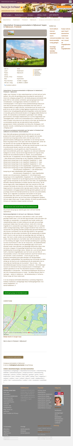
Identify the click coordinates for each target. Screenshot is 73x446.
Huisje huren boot (28, 372)
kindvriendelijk (54, 40)
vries (30, 380)
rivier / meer (65, 38)
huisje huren (6, 376)
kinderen (18, 376)
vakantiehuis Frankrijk (44, 398)
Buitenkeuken (59, 419)
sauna (51, 36)
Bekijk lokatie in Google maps (12, 337)
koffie (27, 376)
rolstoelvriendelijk (55, 38)
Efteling (5, 435)
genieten (31, 374)
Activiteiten (27, 2)
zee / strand (65, 40)
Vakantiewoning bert (15, 372)
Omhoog (56, 425)
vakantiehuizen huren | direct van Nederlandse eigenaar (18, 10)
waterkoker (43, 380)
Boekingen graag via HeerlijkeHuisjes (16, 293)
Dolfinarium (7, 433)
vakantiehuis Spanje (44, 400)
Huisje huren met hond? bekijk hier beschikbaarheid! (21, 207)
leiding (32, 376)
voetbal (25, 380)
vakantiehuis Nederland (45, 394)
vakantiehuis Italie (43, 404)
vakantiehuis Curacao (44, 408)
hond (41, 374)
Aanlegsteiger (59, 413)
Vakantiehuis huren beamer (28, 370)
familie (19, 374)
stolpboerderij (40, 378)
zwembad (53, 33)
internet (52, 31)
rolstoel (22, 378)
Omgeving (34, 2)
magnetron (42, 376)
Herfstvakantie (25, 429)
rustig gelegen (54, 42)
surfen (5, 380)
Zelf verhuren (47, 2)
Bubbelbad (58, 417)
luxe (36, 376)
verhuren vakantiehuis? (44, 426)
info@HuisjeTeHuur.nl (44, 432)
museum (5, 378)
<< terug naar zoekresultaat (13, 357)
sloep (32, 378)
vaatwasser (64, 36)
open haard (64, 31)
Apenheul (6, 431)
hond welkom (54, 29)
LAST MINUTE (54, 15)
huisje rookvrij (65, 29)
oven (17, 378)
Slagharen (6, 439)
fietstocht (25, 374)
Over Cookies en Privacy (10, 413)
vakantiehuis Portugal (44, 402)
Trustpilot (58, 390)
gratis (36, 374)
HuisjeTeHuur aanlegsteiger (11, 370)
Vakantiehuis (7, 20)
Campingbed (58, 421)
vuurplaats (36, 380)
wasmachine (65, 33)
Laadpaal (57, 423)
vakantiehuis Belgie (43, 396)
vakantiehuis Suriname (45, 406)
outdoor (12, 378)
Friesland (25, 20)
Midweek (23, 431)
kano (13, 376)
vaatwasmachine (17, 380)
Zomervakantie (25, 433)
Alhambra (6, 429)
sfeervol (27, 378)
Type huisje (19, 2)
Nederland (16, 20)
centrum (13, 374)
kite (23, 376)
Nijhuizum (33, 20)
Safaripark (6, 437)
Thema (40, 2)
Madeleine (58, 407)
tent (9, 380)
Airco (56, 415)
